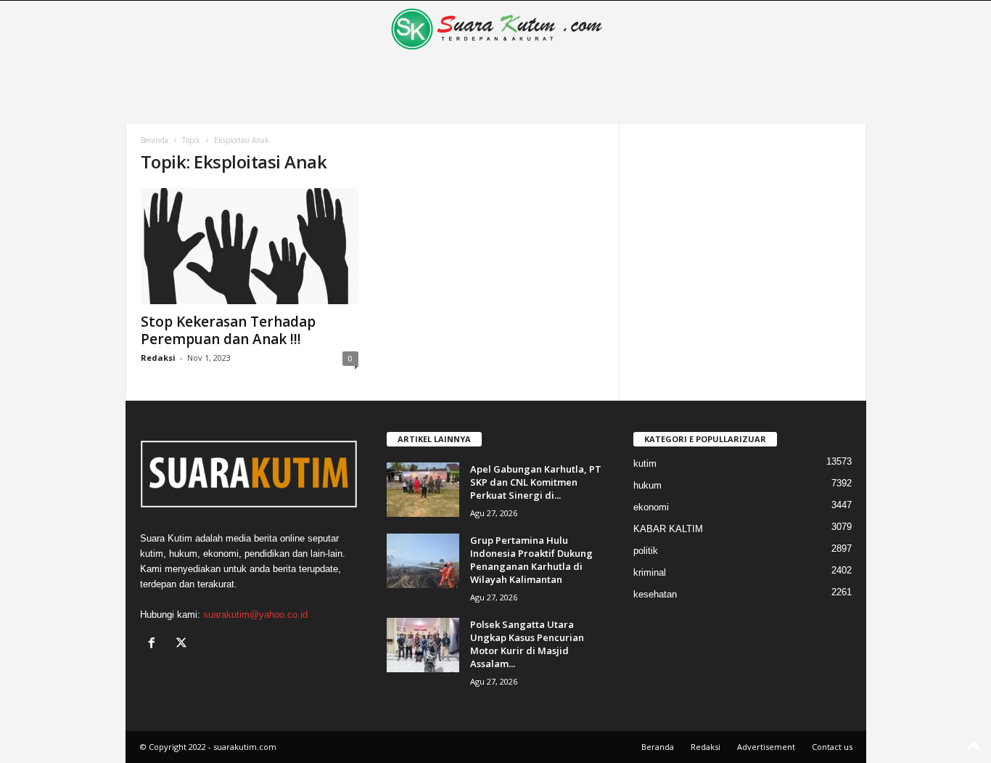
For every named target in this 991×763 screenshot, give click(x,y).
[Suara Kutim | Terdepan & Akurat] (496, 29)
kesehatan (655, 594)
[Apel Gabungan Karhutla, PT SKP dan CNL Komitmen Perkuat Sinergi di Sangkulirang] (423, 489)
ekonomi (651, 507)
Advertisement (766, 746)
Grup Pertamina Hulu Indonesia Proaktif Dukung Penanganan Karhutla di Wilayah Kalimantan (531, 560)
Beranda (154, 140)
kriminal (649, 572)
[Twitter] (183, 644)
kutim (645, 463)
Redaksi (158, 357)
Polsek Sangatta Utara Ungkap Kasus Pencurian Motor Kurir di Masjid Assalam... (527, 644)
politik (645, 550)
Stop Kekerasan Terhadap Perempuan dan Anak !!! (228, 330)
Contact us (832, 746)
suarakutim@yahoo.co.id (255, 614)
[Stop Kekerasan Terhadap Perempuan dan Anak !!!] (249, 246)
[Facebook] (155, 644)
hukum (647, 485)
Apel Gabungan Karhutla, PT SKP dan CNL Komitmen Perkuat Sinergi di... (535, 482)
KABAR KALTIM (668, 528)
